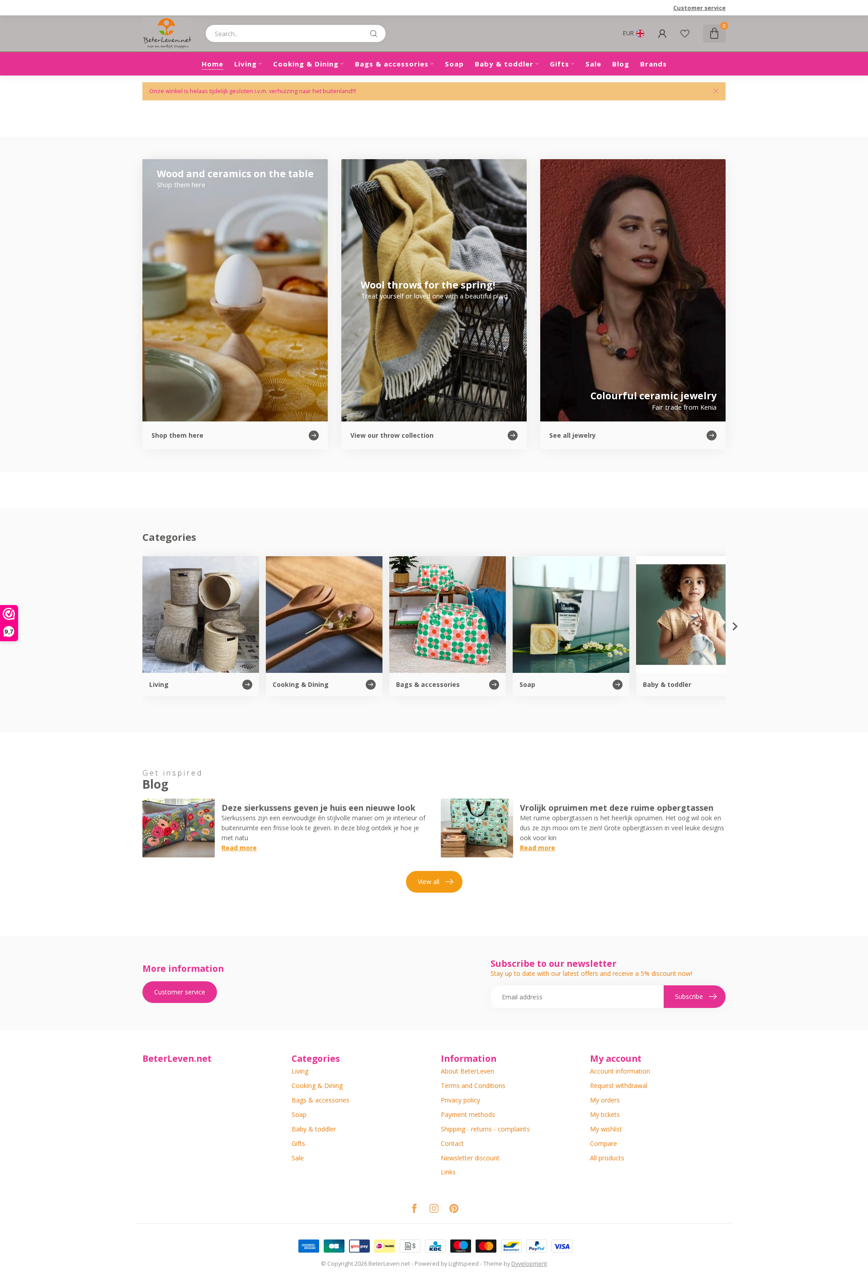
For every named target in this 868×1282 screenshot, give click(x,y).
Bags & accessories (392, 63)
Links (448, 1172)
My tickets (605, 1114)
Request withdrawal (618, 1085)
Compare (603, 1143)
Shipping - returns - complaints (485, 1129)
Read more (239, 847)
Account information (620, 1071)
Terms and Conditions (473, 1085)
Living (245, 63)
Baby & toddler (504, 63)
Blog (620, 63)
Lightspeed (463, 1264)
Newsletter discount (470, 1158)
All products (607, 1158)
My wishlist (606, 1129)
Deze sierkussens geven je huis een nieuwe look (318, 807)
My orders (605, 1100)
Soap (454, 63)
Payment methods (468, 1114)
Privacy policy (460, 1100)
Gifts (559, 63)
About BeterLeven (467, 1071)
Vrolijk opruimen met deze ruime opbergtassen (616, 807)
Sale (593, 63)
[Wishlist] (684, 33)
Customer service (699, 8)
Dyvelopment (529, 1264)
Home (212, 63)
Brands (653, 63)
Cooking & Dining (306, 63)
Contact (452, 1143)
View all (428, 881)
